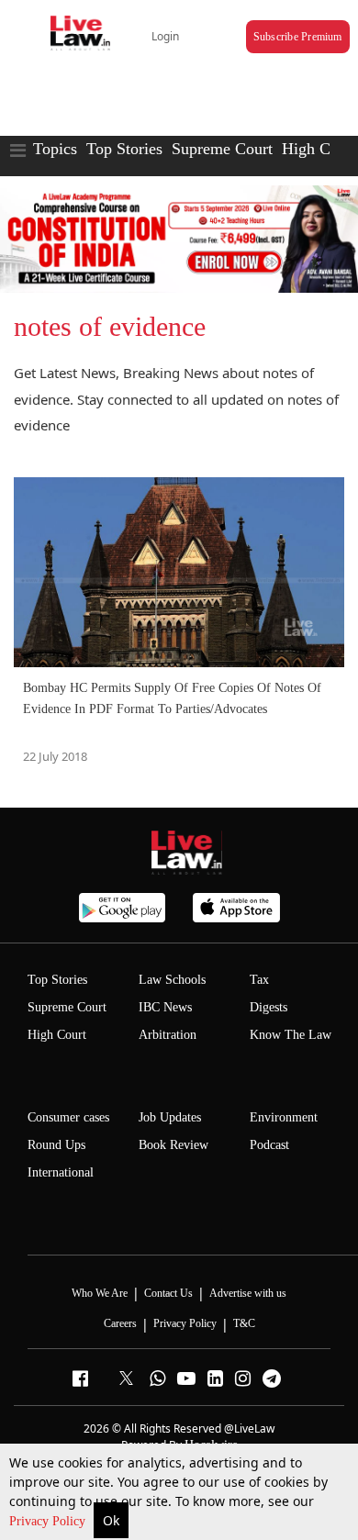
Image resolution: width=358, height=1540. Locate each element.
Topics (55, 148)
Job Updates (170, 1117)
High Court (57, 1035)
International (61, 1172)
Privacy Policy (49, 1521)
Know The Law (290, 1035)
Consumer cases (68, 1117)
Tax (259, 980)
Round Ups (56, 1145)
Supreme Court (222, 148)
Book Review (173, 1145)
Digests (268, 1007)
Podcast (269, 1145)
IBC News (165, 1007)
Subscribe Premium (297, 36)
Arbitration (167, 1035)
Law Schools (172, 980)
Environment (284, 1117)
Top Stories (124, 148)
